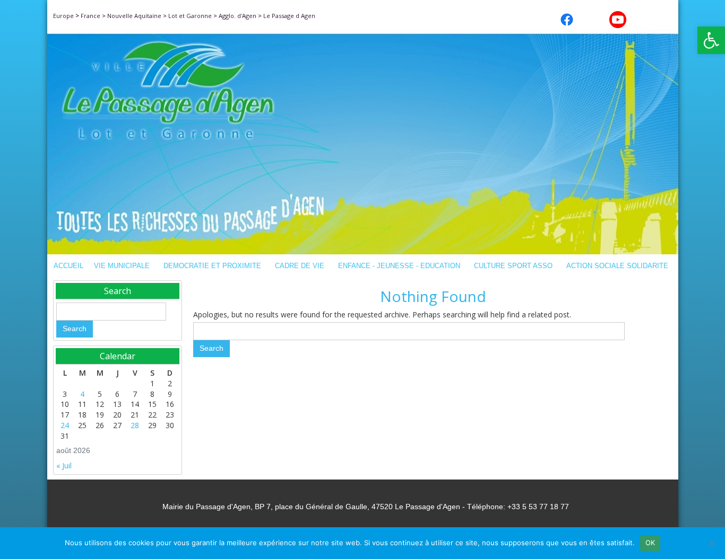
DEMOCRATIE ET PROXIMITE (212, 266)
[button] (711, 40)
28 (135, 425)
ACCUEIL (68, 266)
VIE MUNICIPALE (122, 266)
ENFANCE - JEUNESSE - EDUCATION (399, 266)
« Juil (64, 465)
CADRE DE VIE (299, 266)
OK (650, 542)
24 (65, 425)
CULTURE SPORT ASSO (513, 266)
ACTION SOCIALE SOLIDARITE (617, 266)
